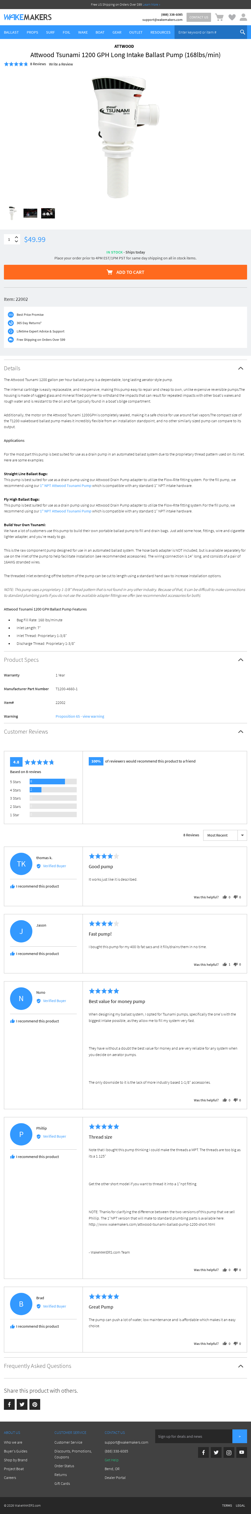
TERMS (227, 1505)
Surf (50, 32)
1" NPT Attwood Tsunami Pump (65, 485)
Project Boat (14, 1468)
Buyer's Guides (15, 1451)
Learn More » (151, 4)
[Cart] (219, 17)
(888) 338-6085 (172, 14)
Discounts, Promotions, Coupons (73, 1454)
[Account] (243, 17)
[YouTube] (241, 1452)
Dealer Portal (115, 1477)
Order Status (64, 1465)
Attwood (124, 46)
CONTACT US (198, 17)
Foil (66, 32)
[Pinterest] (34, 1404)
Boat (100, 32)
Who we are (13, 1442)
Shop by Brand (15, 1459)
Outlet (136, 32)
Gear (117, 32)
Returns (60, 1474)
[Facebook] (9, 1404)
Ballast (11, 32)
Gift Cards (62, 1483)
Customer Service (68, 1442)
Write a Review (61, 64)
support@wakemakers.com (162, 19)
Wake (83, 32)
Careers (10, 1477)
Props (32, 32)
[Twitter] (22, 1404)
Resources (161, 32)
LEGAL (240, 1505)
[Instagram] (229, 1452)
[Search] (242, 32)
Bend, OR (112, 1468)
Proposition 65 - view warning (80, 716)
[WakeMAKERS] (27, 17)
